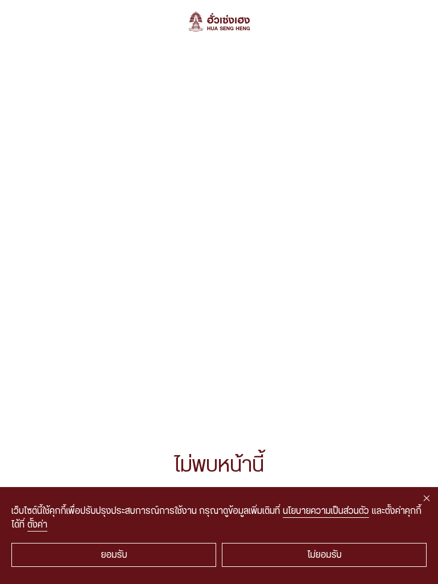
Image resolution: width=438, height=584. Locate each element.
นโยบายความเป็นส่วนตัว (326, 511)
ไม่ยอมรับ (324, 554)
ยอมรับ (114, 554)
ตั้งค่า (37, 524)
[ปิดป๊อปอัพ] (426, 498)
